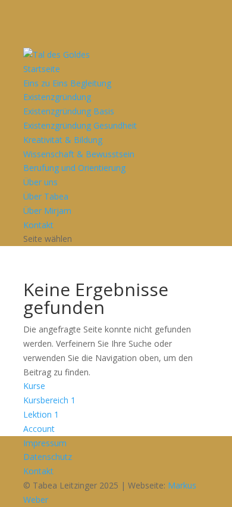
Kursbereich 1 (49, 400)
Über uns (40, 182)
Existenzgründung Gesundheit (80, 125)
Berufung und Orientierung (74, 167)
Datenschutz (47, 456)
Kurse (34, 385)
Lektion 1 (41, 414)
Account (39, 428)
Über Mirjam (47, 210)
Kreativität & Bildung (62, 139)
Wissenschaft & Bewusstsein (78, 154)
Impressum (45, 443)
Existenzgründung (57, 96)
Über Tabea (45, 196)
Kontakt (38, 225)
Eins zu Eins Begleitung (67, 83)
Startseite (41, 68)
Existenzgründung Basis (68, 111)
